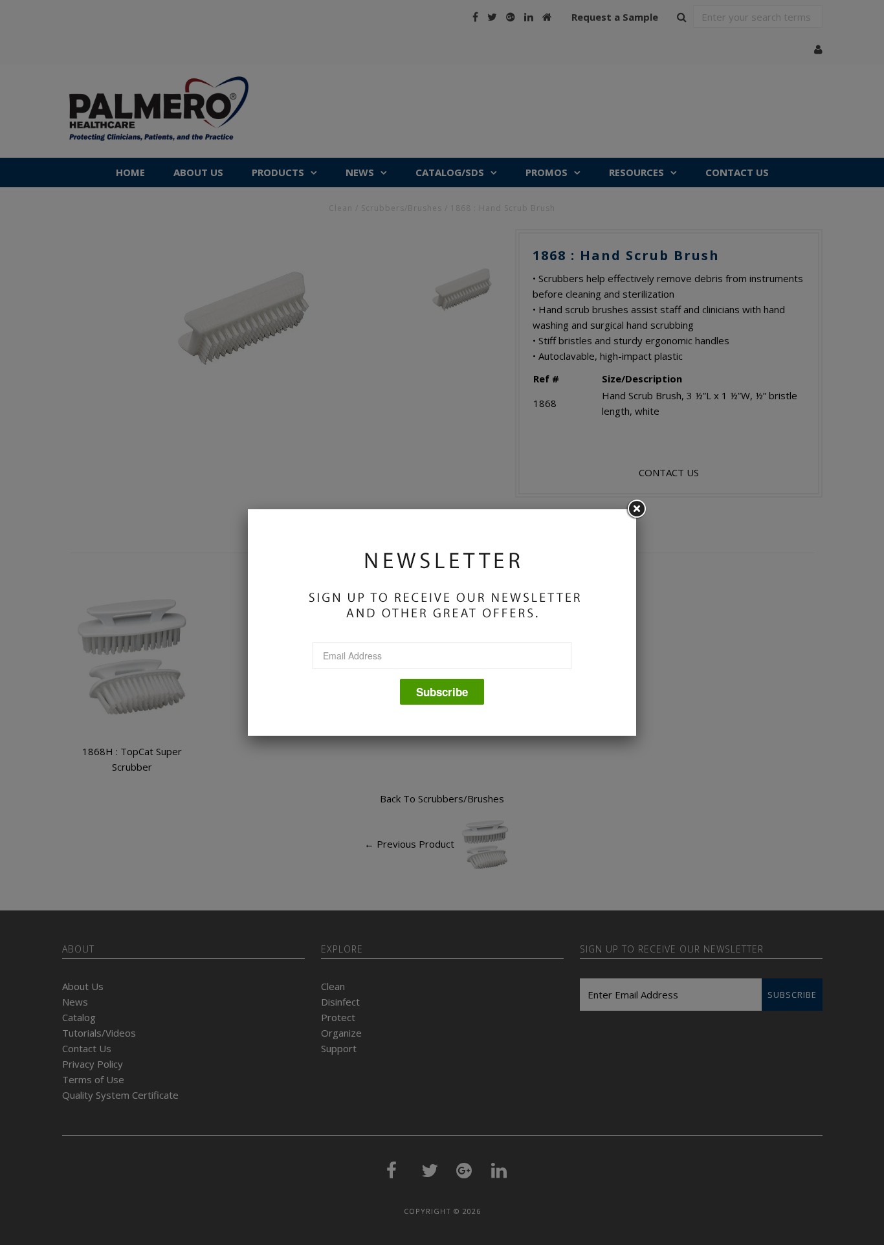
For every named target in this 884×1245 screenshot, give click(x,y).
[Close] (636, 509)
